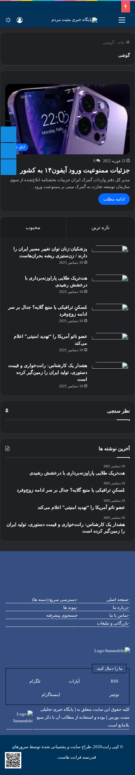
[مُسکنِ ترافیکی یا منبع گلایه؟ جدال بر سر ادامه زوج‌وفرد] (110, 316)
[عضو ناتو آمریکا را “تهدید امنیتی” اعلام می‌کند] (110, 345)
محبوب (33, 227)
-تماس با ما (119, 615)
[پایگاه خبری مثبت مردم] (82, 20)
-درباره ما (121, 607)
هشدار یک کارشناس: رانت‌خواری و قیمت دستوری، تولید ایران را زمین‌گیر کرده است (47, 372)
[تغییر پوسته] (8, 22)
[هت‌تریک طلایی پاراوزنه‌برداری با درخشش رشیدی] (110, 287)
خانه (121, 42)
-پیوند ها (70, 607)
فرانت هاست (69, 757)
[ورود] (19, 22)
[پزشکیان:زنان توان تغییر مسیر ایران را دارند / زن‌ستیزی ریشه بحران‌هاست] (110, 257)
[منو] (122, 22)
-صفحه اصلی (117, 599)
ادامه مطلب (114, 199)
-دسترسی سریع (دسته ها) (55, 599)
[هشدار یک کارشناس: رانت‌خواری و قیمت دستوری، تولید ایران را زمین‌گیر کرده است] (110, 374)
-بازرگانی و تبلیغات (113, 623)
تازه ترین (100, 227)
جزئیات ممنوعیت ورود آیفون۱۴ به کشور (75, 170)
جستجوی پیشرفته (62, 615)
